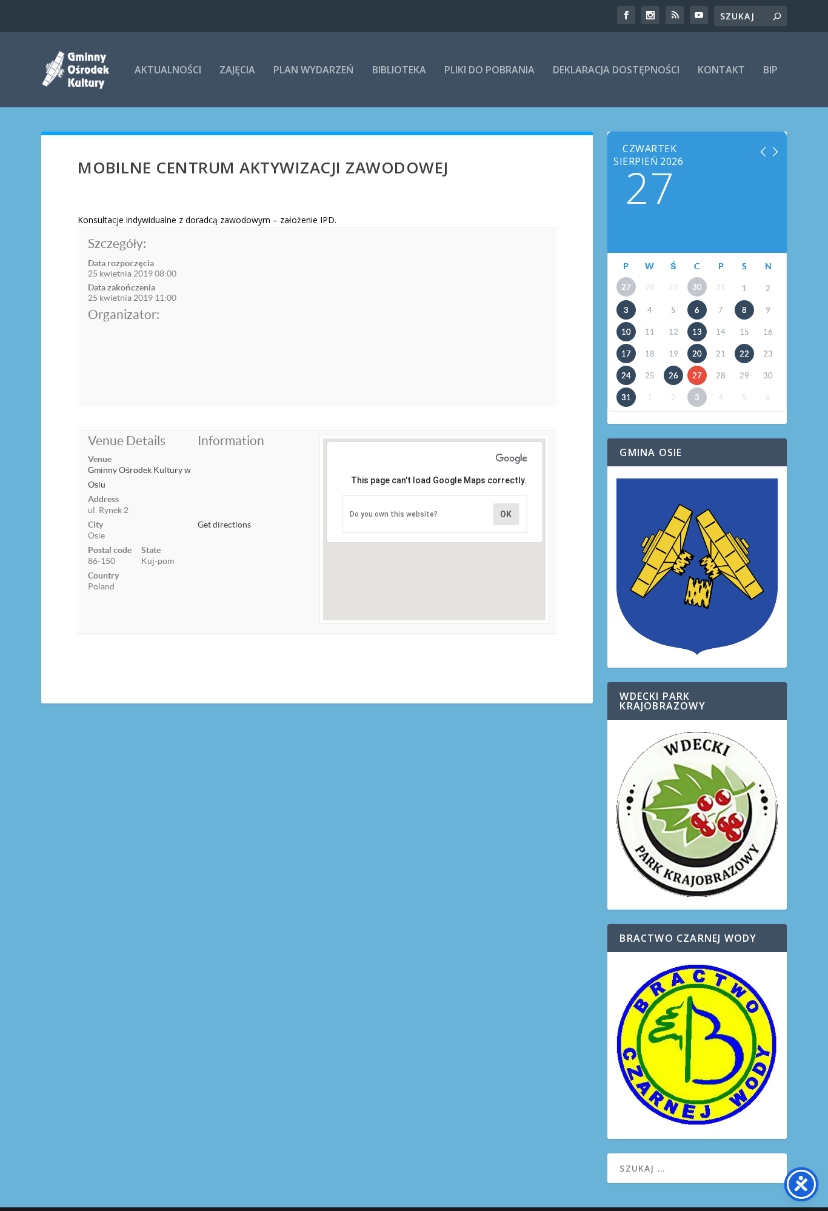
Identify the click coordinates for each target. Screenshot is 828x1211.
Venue (100, 459)
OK (506, 514)
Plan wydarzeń (313, 70)
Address (103, 499)
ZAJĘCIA (237, 70)
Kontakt (721, 70)
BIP (770, 70)
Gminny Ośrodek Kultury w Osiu (139, 477)
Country (103, 575)
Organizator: (123, 314)
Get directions (224, 524)
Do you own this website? (394, 514)
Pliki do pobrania (489, 70)
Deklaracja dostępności (616, 70)
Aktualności (168, 70)
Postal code (110, 550)
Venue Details (126, 441)
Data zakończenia (121, 287)
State (151, 550)
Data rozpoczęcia (121, 263)
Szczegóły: (117, 243)
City (95, 524)
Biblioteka (399, 70)
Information (231, 441)
